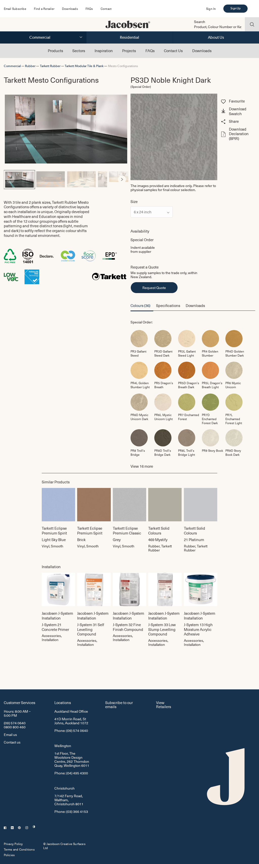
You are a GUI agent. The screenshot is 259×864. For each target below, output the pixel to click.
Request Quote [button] (154, 287)
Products (55, 50)
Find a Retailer (44, 8)
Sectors (78, 50)
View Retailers (163, 704)
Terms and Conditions (19, 849)
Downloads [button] (195, 305)
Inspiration (104, 50)
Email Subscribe (15, 8)
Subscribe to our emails (119, 704)
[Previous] (10, 179)
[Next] (122, 179)
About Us (216, 37)
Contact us (12, 742)
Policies (9, 855)
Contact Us (173, 50)
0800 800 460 (15, 727)
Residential (129, 37)
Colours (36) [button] (140, 305)
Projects (129, 50)
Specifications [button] (168, 305)
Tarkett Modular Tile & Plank (84, 66)
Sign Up (235, 8)
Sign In (211, 8)
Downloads (70, 8)
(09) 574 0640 (15, 723)
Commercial (39, 37)
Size (134, 201)
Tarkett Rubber (50, 66)
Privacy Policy (13, 844)
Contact (106, 8)
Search (199, 21)
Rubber (30, 66)
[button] (237, 111)
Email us (10, 734)
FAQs (89, 8)
